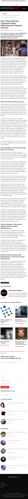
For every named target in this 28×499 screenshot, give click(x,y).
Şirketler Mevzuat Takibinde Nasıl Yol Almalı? (17, 465)
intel (6, 351)
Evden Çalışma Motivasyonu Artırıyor (21, 320)
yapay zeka (3, 353)
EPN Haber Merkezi (5, 30)
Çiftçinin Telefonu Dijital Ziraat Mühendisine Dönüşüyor (17, 432)
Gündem (20, 30)
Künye (3, 483)
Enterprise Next (10, 493)
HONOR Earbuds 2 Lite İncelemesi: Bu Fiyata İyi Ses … (17, 411)
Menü (23, 8)
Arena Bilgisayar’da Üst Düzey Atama (15, 457)
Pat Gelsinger (10, 351)
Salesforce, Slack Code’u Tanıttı (14, 440)
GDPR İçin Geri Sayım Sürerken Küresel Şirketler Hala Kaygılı (21, 343)
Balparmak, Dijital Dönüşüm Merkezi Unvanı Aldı (17, 449)
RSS (3, 487)
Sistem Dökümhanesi (19, 351)
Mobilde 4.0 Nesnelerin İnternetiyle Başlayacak (15, 420)
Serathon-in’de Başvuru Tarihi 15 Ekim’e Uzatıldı (6, 321)
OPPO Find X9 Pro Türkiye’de (5, 342)
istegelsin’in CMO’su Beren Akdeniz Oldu (16, 402)
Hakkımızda (4, 485)
